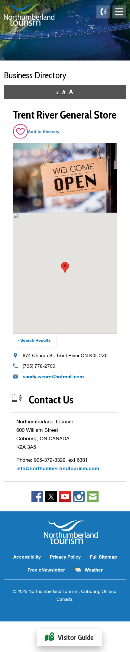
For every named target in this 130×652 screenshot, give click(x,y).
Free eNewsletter (46, 569)
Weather (94, 569)
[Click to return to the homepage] (29, 15)
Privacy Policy (65, 556)
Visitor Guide (76, 637)
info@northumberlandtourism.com (57, 468)
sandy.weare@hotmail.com (53, 376)
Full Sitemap (103, 556)
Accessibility (27, 556)
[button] (65, 267)
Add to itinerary (43, 131)
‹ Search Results (34, 340)
